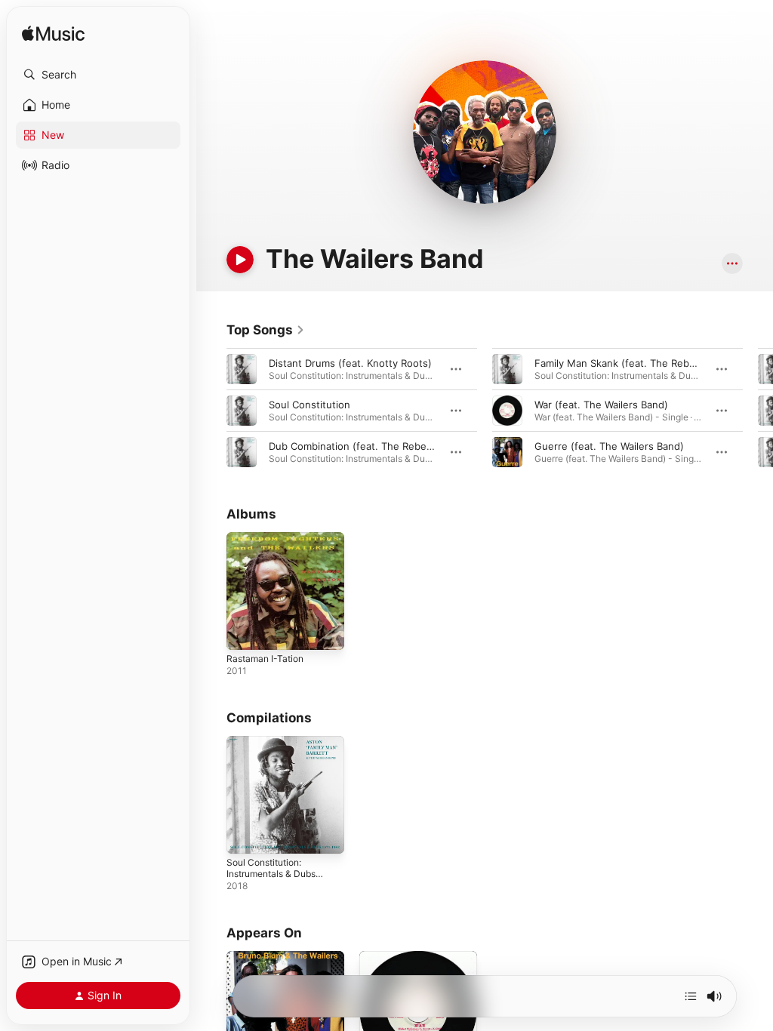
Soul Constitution (309, 405)
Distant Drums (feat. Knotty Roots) (350, 363)
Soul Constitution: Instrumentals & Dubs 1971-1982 (271, 874)
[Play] (240, 259)
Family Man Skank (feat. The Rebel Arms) (631, 363)
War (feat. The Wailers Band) (601, 405)
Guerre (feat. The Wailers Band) (609, 446)
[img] (53, 34)
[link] (265, 330)
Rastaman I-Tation (264, 658)
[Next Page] (757, 410)
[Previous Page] (211, 410)
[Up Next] (691, 996)
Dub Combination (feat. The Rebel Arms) (364, 446)
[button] (98, 75)
